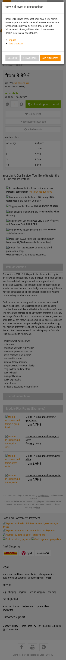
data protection (16, 43)
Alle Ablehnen (30, 58)
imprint (12, 40)
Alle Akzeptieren (50, 58)
